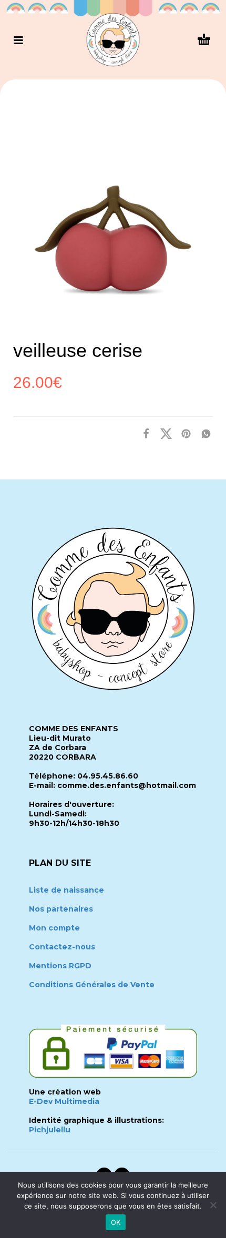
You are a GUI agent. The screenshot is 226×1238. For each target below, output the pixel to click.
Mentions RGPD (60, 965)
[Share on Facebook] (143, 433)
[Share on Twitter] (163, 433)
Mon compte (54, 928)
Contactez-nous (62, 946)
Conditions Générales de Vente (92, 984)
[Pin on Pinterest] (183, 433)
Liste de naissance (66, 890)
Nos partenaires (61, 909)
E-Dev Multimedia (64, 1101)
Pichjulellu (49, 1129)
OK (116, 1222)
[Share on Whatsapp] (203, 433)
